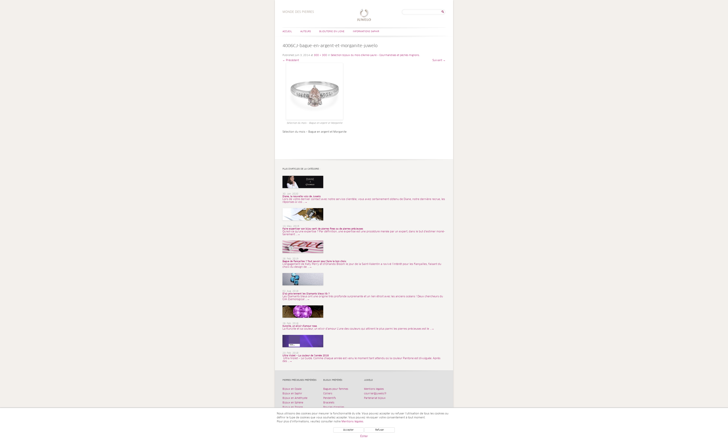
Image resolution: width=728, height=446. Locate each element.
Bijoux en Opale (291, 389)
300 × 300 (320, 55)
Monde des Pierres (364, 15)
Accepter (348, 430)
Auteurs (305, 31)
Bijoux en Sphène (292, 403)
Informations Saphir (366, 31)
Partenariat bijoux (375, 398)
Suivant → (439, 60)
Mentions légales (374, 389)
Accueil (287, 31)
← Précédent (290, 60)
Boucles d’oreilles (333, 407)
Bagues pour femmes (335, 389)
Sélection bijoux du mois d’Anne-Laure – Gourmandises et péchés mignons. (375, 55)
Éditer (364, 436)
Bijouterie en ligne (331, 31)
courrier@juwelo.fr (375, 393)
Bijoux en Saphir (292, 393)
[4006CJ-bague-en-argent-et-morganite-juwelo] (314, 91)
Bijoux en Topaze (292, 407)
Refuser (379, 430)
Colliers (327, 393)
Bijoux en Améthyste (294, 398)
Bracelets (328, 403)
